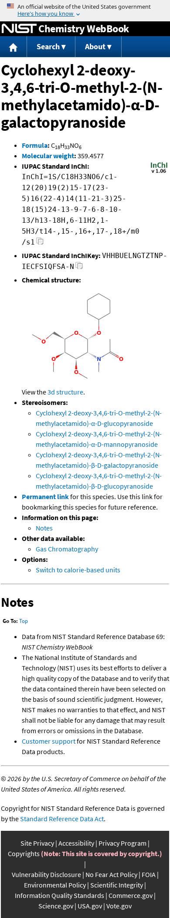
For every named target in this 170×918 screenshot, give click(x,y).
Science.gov (55, 905)
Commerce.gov (131, 895)
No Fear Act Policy (111, 874)
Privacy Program (122, 843)
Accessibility (76, 843)
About (95, 46)
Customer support (48, 741)
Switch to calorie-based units (78, 569)
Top (23, 621)
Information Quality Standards (59, 895)
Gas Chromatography (67, 548)
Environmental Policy (55, 885)
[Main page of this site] (13, 47)
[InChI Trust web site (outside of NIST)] (159, 172)
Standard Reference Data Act (62, 818)
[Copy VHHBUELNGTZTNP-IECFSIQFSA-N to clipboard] (79, 268)
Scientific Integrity (116, 885)
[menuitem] (13, 47)
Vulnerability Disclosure (46, 874)
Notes (44, 528)
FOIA (149, 874)
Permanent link (45, 496)
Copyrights (24, 853)
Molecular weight (48, 155)
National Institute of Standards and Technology (19, 28)
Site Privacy (37, 843)
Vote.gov (119, 905)
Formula (35, 145)
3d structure (65, 392)
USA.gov (90, 905)
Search (48, 46)
